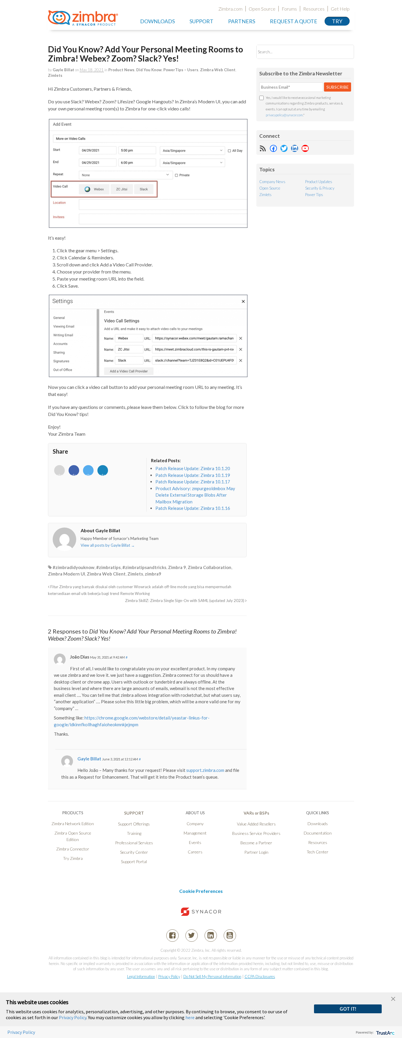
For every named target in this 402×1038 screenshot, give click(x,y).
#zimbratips (108, 567)
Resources (314, 8)
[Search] (344, 51)
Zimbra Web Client (217, 69)
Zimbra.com (230, 8)
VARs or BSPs (256, 812)
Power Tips (314, 194)
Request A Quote (293, 21)
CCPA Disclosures (260, 976)
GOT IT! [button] (348, 1009)
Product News (121, 69)
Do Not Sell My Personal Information (212, 976)
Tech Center (317, 851)
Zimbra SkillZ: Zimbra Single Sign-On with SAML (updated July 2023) (185, 600)
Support (201, 21)
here (190, 1017)
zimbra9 (153, 573)
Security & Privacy (319, 188)
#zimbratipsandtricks (144, 567)
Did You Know (149, 69)
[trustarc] (385, 1032)
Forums (289, 8)
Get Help (340, 8)
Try (337, 21)
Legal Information (141, 976)
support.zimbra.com (205, 770)
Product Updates (318, 181)
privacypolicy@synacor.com (284, 115)
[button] (393, 998)
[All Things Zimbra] (83, 22)
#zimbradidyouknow (73, 567)
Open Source (262, 8)
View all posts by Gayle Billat (108, 545)
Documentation (318, 832)
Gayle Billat (63, 69)
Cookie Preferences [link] (201, 891)
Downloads (157, 21)
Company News (272, 181)
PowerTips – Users (180, 69)
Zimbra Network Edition (73, 823)
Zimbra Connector (72, 848)
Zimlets (55, 75)
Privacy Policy (169, 976)
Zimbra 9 (177, 567)
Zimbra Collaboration (209, 567)
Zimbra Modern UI (66, 573)
